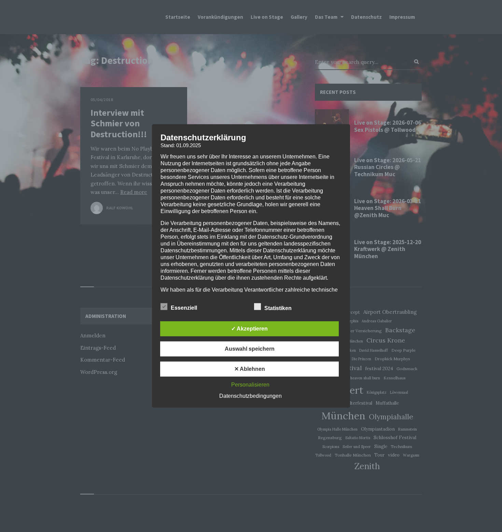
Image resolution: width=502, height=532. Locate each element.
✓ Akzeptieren (249, 329)
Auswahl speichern (250, 349)
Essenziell (184, 308)
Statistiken (278, 308)
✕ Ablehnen (249, 369)
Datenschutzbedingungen (250, 396)
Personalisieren (250, 385)
